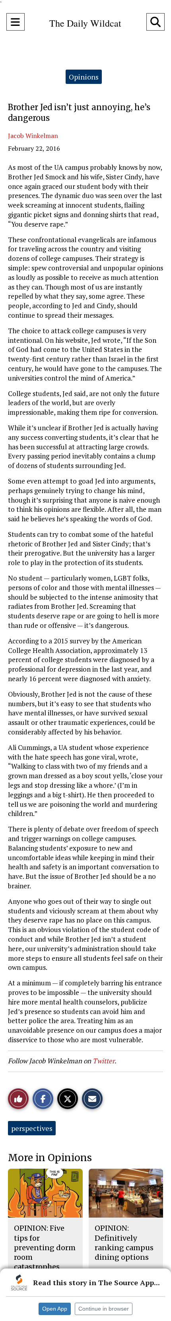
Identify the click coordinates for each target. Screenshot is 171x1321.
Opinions (84, 77)
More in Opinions (50, 1158)
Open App (54, 1308)
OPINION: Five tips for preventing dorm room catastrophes (45, 1247)
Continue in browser (103, 1308)
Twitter (104, 1060)
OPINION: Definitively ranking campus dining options (124, 1243)
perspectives (31, 1128)
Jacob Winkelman (33, 135)
